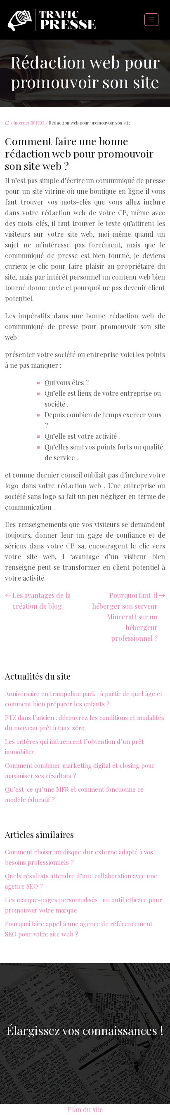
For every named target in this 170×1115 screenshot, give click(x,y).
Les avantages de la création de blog (41, 600)
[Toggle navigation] (151, 20)
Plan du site (85, 1109)
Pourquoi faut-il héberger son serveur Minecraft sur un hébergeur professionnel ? (125, 616)
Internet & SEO (29, 123)
